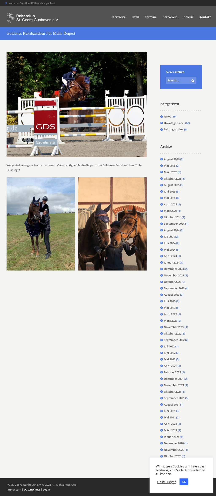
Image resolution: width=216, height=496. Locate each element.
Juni (170, 191)
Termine (151, 17)
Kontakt (205, 17)
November (174, 275)
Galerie (189, 17)
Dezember (174, 269)
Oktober (172, 178)
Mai (170, 166)
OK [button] (184, 482)
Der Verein (170, 17)
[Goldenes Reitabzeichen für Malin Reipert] (77, 104)
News (135, 17)
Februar (172, 372)
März (170, 172)
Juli (169, 237)
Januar (171, 262)
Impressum (14, 489)
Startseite (119, 17)
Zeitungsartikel (174, 129)
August (172, 159)
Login (46, 489)
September (174, 223)
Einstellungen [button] (166, 482)
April (170, 204)
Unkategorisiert (174, 123)
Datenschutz (32, 489)
